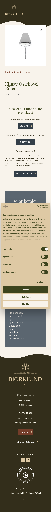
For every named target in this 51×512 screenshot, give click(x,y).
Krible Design (26, 493)
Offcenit (38, 493)
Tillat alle (25, 289)
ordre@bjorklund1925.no (25, 422)
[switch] (44, 257)
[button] (41, 30)
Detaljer (39, 282)
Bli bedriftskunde (25, 441)
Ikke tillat (25, 304)
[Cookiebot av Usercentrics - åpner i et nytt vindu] (37, 206)
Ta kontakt (24, 141)
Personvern (25, 500)
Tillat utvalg (26, 297)
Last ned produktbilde (17, 72)
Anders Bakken (29, 489)
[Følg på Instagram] (28, 460)
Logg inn (23, 126)
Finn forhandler (24, 173)
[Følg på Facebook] (23, 460)
